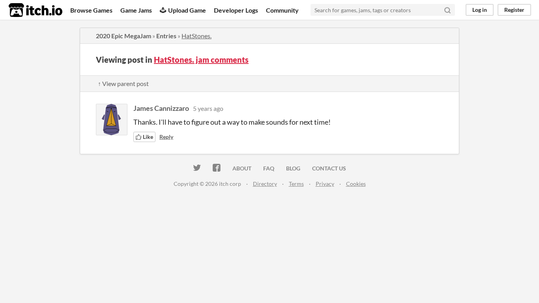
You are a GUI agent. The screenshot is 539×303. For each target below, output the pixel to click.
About (241, 168)
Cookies (356, 183)
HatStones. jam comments (201, 59)
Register (514, 9)
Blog (293, 168)
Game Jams (136, 10)
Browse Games (91, 10)
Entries (166, 35)
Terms (296, 183)
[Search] (447, 10)
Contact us (329, 168)
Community (282, 10)
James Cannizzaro (161, 108)
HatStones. (196, 35)
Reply (166, 136)
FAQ (268, 168)
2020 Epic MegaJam (123, 35)
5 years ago (208, 108)
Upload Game (187, 10)
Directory (265, 183)
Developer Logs (236, 10)
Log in (479, 9)
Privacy (325, 183)
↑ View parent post (123, 83)
